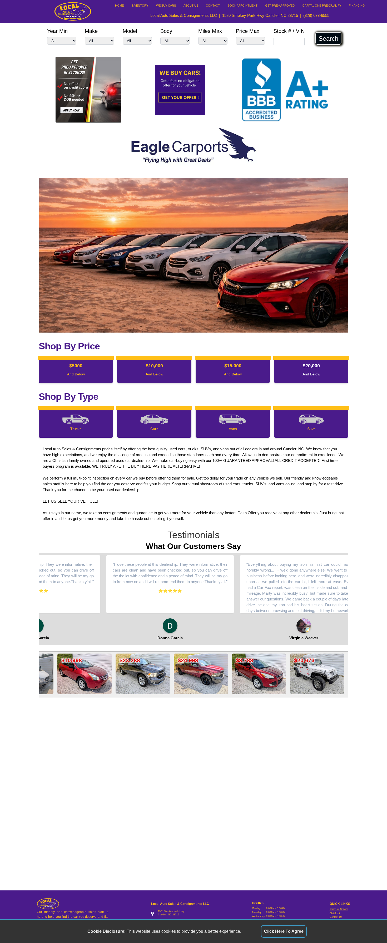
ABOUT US (190, 5)
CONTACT (213, 5)
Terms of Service (339, 909)
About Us (335, 913)
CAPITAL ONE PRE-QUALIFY (321, 5)
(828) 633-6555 (316, 15)
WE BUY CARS (166, 5)
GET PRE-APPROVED (280, 5)
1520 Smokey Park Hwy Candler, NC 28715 (260, 15)
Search (328, 38)
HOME (119, 5)
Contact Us (336, 917)
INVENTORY (139, 5)
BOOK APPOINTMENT (242, 5)
